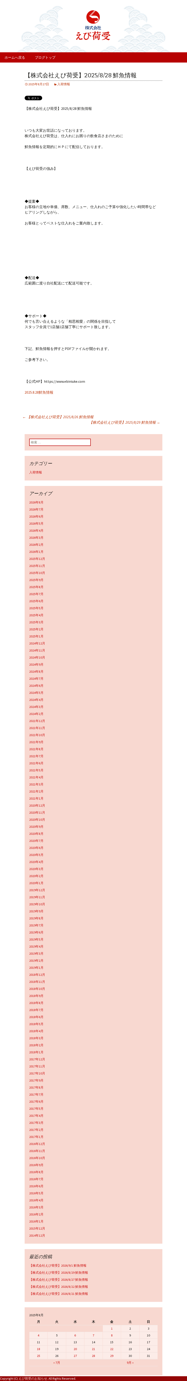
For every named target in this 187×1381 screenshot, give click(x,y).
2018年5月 (36, 1024)
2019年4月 (36, 946)
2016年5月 (36, 1193)
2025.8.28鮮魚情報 (39, 392)
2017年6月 (36, 1101)
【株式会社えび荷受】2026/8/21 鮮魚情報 (58, 1294)
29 (111, 1356)
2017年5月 (36, 1109)
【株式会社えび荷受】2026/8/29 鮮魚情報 (58, 1272)
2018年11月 (37, 982)
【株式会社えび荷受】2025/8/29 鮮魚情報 (124, 422)
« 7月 (56, 1363)
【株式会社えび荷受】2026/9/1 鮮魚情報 (57, 1265)
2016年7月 (36, 1179)
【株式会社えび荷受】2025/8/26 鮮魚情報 (58, 417)
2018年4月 (36, 1031)
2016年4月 (36, 1200)
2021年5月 (36, 770)
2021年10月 (37, 735)
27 (75, 1356)
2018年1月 (36, 1052)
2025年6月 (36, 601)
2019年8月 (36, 918)
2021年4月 (36, 777)
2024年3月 (36, 707)
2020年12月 (37, 805)
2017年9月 (36, 1080)
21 (93, 1349)
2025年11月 (37, 566)
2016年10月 (37, 1158)
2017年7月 (36, 1094)
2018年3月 (36, 1038)
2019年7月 (36, 925)
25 (38, 1356)
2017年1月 (36, 1137)
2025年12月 (37, 559)
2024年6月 (36, 686)
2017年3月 (36, 1123)
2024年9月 (36, 664)
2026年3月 (36, 538)
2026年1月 (36, 552)
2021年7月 (36, 756)
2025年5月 (36, 608)
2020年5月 (36, 855)
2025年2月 (36, 629)
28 (93, 1356)
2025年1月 (36, 636)
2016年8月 (36, 1172)
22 (111, 1349)
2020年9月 (36, 827)
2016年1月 (36, 1221)
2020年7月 (36, 841)
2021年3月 (36, 784)
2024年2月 (36, 714)
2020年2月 (36, 876)
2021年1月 (36, 798)
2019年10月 (37, 904)
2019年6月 (36, 932)
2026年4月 (36, 530)
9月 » (130, 1363)
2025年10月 (37, 573)
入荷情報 (63, 84)
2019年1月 (36, 968)
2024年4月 (36, 700)
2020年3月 (36, 869)
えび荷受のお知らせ (32, 1378)
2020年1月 (36, 883)
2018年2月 (36, 1045)
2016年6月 (36, 1186)
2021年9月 (36, 742)
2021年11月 (37, 728)
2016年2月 (36, 1214)
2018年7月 (36, 1010)
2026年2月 (36, 545)
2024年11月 (37, 650)
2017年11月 (37, 1066)
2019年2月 (36, 960)
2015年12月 (37, 1228)
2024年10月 (37, 657)
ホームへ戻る (15, 57)
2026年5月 (36, 523)
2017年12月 (37, 1059)
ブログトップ (45, 57)
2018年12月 (37, 975)
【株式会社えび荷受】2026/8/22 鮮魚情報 (58, 1287)
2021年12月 (37, 721)
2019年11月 (37, 897)
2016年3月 (36, 1207)
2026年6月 (36, 516)
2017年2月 (36, 1130)
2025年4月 (36, 615)
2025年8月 (36, 587)
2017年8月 (36, 1087)
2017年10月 (37, 1073)
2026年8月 (36, 502)
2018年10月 (37, 989)
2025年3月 (36, 622)
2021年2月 (36, 791)
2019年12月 (37, 890)
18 (38, 1349)
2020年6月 (36, 848)
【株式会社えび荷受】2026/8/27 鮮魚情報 (58, 1280)
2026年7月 (36, 509)
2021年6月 (36, 763)
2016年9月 (36, 1165)
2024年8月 (36, 671)
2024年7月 (36, 679)
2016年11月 (37, 1151)
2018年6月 (36, 1017)
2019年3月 (36, 953)
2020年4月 (36, 862)
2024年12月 (37, 643)
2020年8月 (36, 834)
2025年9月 (36, 580)
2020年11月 (37, 812)
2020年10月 (37, 820)
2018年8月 (36, 1003)
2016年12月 (37, 1144)
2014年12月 (37, 1235)
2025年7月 (36, 594)
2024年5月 (36, 693)
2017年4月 (36, 1116)
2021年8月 (36, 749)
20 (75, 1349)
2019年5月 (36, 939)
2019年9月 (36, 911)
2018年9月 (36, 996)
